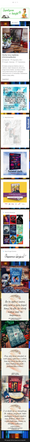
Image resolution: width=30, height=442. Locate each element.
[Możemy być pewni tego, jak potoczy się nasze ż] (15, 389)
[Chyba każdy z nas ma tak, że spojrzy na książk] (15, 334)
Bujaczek (6, 60)
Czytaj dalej (5, 79)
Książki (6, 62)
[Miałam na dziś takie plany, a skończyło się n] (15, 416)
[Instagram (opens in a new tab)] (15, 2)
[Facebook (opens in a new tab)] (13, 2)
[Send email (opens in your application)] (17, 2)
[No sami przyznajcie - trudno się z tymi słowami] (15, 306)
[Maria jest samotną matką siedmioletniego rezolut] (15, 279)
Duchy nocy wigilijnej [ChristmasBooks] (10, 56)
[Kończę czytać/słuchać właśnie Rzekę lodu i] (15, 361)
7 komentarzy (21, 62)
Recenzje (11, 62)
